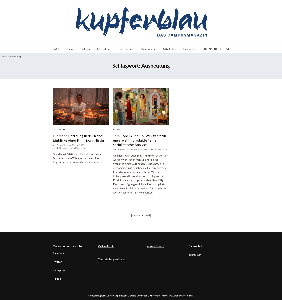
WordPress (187, 295)
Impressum (194, 254)
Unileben (85, 49)
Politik (56, 49)
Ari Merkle (61, 145)
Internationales (104, 49)
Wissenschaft (126, 49)
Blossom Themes (159, 295)
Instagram (59, 270)
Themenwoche (148, 49)
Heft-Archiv (189, 49)
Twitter (57, 261)
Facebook (58, 253)
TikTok (57, 278)
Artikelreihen (169, 49)
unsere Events (155, 246)
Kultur (70, 49)
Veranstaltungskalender (112, 259)
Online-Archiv (106, 246)
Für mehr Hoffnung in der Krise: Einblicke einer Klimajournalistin (78, 138)
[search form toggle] (227, 49)
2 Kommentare (160, 149)
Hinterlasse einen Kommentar (72, 148)
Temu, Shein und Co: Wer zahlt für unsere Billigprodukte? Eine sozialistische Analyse (139, 140)
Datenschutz (195, 246)
